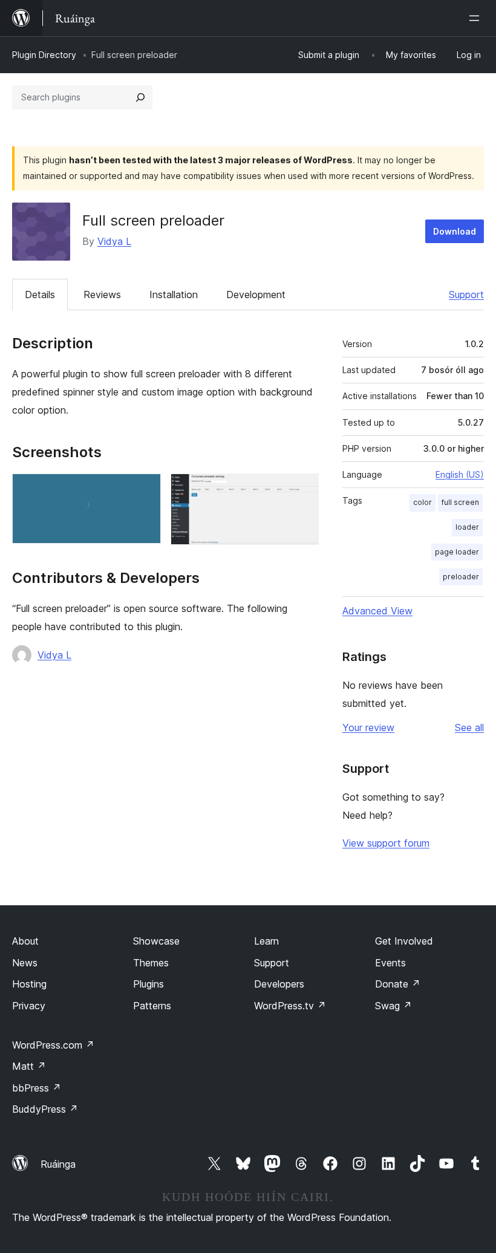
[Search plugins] (140, 97)
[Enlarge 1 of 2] (145, 490)
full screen (460, 502)
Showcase (156, 941)
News (25, 963)
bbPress (36, 1088)
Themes (151, 963)
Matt (29, 1066)
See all (469, 727)
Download (454, 231)
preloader (461, 576)
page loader (457, 551)
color (422, 502)
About (25, 941)
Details (40, 294)
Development (256, 294)
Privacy (28, 1006)
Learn (266, 941)
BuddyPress (45, 1109)
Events (390, 963)
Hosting (29, 984)
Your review (368, 727)
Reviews (102, 294)
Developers (279, 984)
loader (467, 527)
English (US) (460, 474)
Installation (173, 294)
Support (466, 294)
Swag (393, 1006)
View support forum (385, 843)
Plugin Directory (44, 55)
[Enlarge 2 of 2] (302, 490)
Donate (397, 984)
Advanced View (377, 611)
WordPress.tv (290, 1006)
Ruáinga (58, 1164)
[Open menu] (476, 18)
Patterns (152, 1006)
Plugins (148, 984)
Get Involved (404, 941)
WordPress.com (53, 1045)
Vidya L (114, 241)
